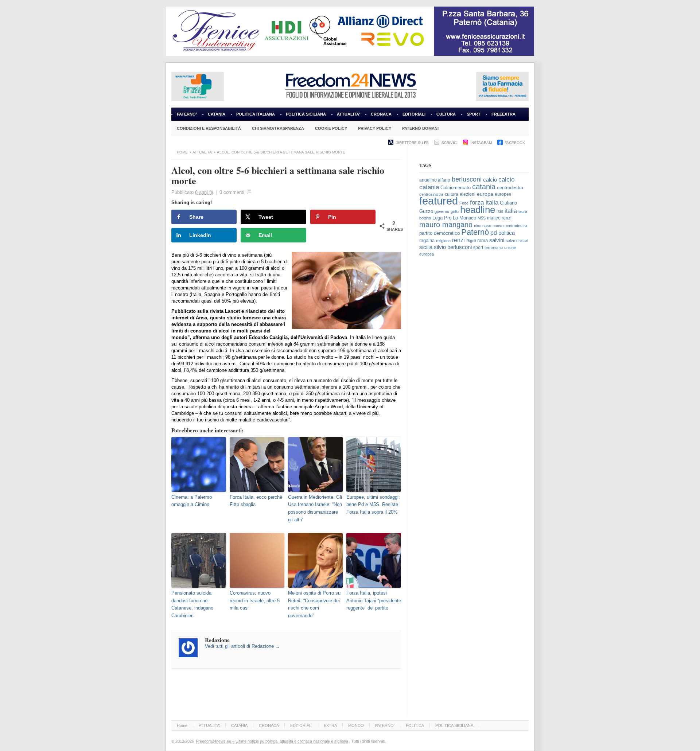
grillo (455, 211)
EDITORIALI (411, 116)
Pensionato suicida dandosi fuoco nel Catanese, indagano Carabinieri (192, 604)
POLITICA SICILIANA (306, 114)
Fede (463, 203)
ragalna (427, 240)
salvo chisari (517, 240)
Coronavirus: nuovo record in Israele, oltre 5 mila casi (255, 600)
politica (506, 233)
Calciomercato (455, 187)
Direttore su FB (412, 143)
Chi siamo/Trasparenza (278, 128)
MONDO (356, 725)
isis (500, 211)
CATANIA (216, 114)
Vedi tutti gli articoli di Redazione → (242, 646)
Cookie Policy (331, 128)
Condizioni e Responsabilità (209, 128)
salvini (496, 240)
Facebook (515, 143)
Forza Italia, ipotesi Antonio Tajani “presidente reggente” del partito (373, 600)
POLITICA (415, 725)
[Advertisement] (474, 384)
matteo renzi (499, 218)
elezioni (467, 194)
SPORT (474, 114)
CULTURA (446, 114)
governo (442, 211)
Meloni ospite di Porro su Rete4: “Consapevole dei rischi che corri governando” (314, 604)
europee (503, 194)
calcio (490, 180)
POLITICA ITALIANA (255, 114)
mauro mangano (445, 225)
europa (485, 194)
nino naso (482, 225)
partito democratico (439, 233)
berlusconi (467, 179)
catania (483, 187)
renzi (458, 240)
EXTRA (330, 725)
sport (478, 247)
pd (493, 233)
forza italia (484, 202)
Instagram (481, 143)
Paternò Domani (420, 128)
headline (477, 210)
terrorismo (494, 247)
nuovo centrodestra (510, 225)
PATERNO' (384, 725)
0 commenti (231, 192)
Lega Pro (441, 218)
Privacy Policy (374, 128)
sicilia (425, 247)
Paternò (475, 232)
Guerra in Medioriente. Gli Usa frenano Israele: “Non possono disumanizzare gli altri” (315, 508)
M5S (482, 218)
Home (182, 152)
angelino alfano (434, 180)
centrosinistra (431, 194)
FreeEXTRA (503, 114)
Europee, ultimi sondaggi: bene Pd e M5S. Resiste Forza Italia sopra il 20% (373, 504)
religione (443, 240)
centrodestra (510, 187)
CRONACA (381, 114)
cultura (451, 194)
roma (482, 240)
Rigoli (471, 240)
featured (438, 201)
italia (511, 211)
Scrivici (450, 143)
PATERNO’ (187, 114)
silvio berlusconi (453, 247)
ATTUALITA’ (348, 114)
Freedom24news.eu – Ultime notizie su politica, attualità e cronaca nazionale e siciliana (272, 741)
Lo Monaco (464, 218)
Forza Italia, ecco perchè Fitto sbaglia (256, 500)
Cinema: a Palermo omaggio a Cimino (191, 500)
